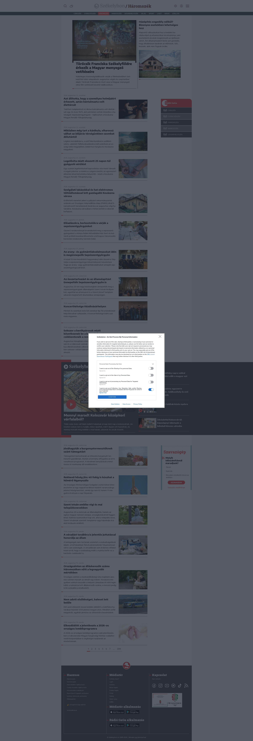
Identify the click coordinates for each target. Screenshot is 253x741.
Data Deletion (115, 404)
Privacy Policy (137, 404)
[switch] (151, 368)
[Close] (161, 337)
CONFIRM (112, 397)
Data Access (126, 404)
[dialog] (126, 370)
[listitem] (126, 364)
